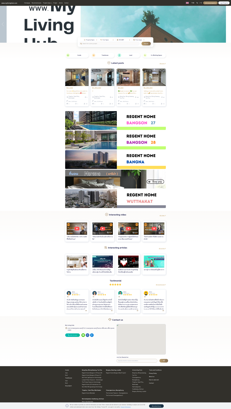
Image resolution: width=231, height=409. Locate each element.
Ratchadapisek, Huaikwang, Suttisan (93, 399)
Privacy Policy (153, 373)
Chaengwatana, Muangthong (115, 390)
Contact (66, 3)
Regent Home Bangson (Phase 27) (91, 375)
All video (162, 215)
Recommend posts (36, 3)
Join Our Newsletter (122, 357)
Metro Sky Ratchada (87, 401)
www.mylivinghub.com (9, 3)
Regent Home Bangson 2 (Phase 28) (92, 373)
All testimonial (160, 284)
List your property (210, 3)
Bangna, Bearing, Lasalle (113, 370)
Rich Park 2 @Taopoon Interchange (91, 377)
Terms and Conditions (155, 370)
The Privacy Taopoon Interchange (91, 382)
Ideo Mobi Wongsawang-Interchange (92, 386)
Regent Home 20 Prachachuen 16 (91, 384)
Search (146, 43)
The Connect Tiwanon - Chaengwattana (117, 393)
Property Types (47, 3)
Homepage (27, 3)
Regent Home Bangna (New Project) (116, 373)
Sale (66, 373)
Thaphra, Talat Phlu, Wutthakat (91, 390)
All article (162, 248)
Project (55, 3)
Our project (68, 385)
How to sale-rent (154, 380)
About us (151, 376)
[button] (228, 24)
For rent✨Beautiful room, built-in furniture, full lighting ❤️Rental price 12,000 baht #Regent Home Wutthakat (77, 92)
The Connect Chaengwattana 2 (114, 395)
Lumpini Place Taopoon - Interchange (92, 380)
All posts (162, 63)
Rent (66, 375)
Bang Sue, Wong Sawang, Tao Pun (92, 370)
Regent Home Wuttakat (88, 393)
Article (61, 3)
